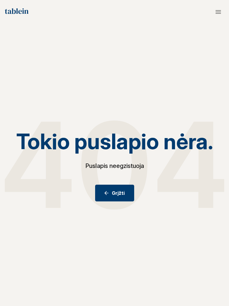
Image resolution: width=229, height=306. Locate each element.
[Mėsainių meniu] (218, 12)
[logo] (17, 12)
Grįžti (118, 193)
